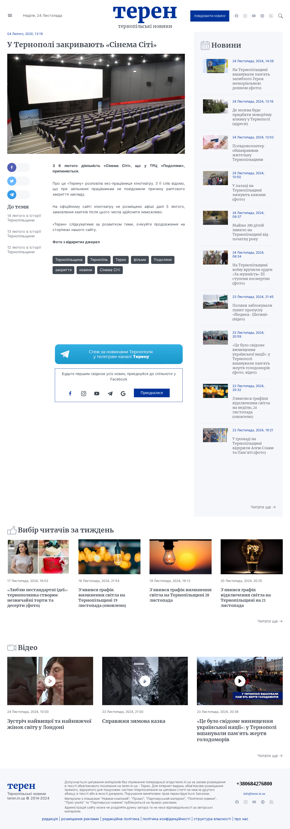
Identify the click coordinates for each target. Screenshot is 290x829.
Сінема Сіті (110, 269)
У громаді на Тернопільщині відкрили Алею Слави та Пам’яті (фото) (253, 446)
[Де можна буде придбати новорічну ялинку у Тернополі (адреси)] (215, 112)
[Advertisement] (25, 326)
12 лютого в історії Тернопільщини (24, 249)
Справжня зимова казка (133, 721)
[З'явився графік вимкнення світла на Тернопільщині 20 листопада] (181, 556)
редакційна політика (120, 819)
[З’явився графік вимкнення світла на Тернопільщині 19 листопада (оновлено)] (109, 556)
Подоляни (163, 259)
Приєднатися (152, 393)
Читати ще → (263, 507)
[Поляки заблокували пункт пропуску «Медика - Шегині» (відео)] (215, 308)
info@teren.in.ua (254, 794)
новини (85, 269)
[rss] (271, 16)
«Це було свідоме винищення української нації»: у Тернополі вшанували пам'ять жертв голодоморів (236, 730)
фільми (140, 259)
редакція (50, 819)
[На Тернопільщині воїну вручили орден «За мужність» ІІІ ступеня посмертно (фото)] (215, 267)
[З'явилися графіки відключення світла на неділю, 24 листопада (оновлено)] (215, 401)
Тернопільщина (68, 259)
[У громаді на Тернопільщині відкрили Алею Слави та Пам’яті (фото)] (215, 441)
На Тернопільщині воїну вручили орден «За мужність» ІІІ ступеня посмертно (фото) (252, 274)
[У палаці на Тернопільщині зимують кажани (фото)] (215, 186)
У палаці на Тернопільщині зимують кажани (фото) (249, 192)
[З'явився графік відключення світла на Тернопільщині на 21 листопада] (252, 556)
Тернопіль (99, 259)
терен (21, 785)
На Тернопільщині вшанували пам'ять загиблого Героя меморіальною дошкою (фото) (251, 78)
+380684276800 (254, 783)
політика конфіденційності (166, 819)
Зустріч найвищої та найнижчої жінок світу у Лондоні (49, 724)
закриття (63, 269)
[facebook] (236, 16)
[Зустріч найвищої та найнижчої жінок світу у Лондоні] (50, 681)
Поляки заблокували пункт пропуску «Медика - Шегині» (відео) (252, 312)
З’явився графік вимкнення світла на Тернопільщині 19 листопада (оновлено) (102, 597)
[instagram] (245, 16)
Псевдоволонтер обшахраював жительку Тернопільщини (248, 153)
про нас (241, 819)
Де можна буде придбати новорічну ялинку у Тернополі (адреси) (252, 117)
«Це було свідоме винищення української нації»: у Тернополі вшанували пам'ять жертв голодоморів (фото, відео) (251, 359)
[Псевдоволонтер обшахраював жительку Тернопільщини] (215, 148)
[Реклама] (119, 354)
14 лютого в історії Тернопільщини (24, 217)
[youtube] (254, 16)
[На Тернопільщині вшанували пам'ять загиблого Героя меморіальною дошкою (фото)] (215, 74)
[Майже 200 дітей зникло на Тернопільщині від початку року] (215, 226)
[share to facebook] (18, 167)
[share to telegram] (18, 194)
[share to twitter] (18, 181)
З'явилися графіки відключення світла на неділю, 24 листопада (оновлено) (251, 407)
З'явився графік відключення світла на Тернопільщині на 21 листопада (246, 597)
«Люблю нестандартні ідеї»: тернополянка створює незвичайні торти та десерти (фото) (37, 597)
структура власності (212, 819)
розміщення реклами (80, 819)
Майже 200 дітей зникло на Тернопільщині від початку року (250, 232)
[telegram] (262, 16)
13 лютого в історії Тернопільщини (24, 233)
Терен (145, 11)
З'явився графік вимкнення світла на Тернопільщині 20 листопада (181, 595)
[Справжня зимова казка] (145, 681)
